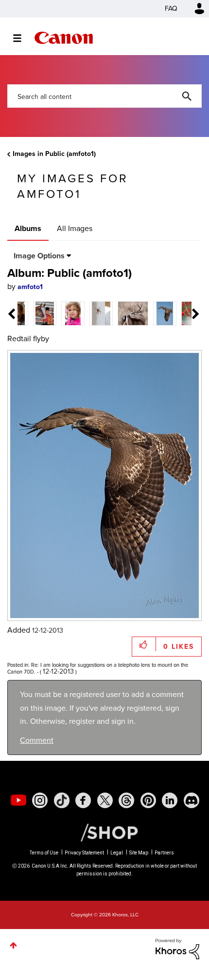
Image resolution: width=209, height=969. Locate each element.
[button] (171, 407)
